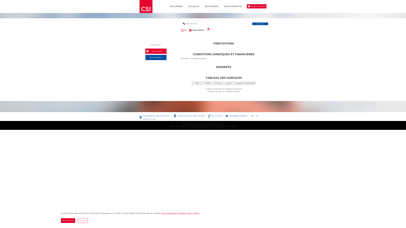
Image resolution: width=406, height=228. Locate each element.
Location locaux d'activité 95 (202, 126)
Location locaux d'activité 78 (180, 126)
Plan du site (218, 124)
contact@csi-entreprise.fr (238, 116)
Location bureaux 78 (221, 126)
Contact (234, 126)
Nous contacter (258, 6)
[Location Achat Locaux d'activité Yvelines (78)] (146, 6)
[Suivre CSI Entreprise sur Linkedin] (257, 116)
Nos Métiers (211, 6)
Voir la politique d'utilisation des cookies (180, 213)
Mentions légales (206, 124)
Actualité (193, 6)
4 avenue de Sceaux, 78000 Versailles (191, 116)
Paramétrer (82, 220)
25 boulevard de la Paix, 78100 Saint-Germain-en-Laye (156, 117)
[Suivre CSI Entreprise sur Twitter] (252, 116)
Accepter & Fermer (68, 220)
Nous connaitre (233, 6)
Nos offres (176, 6)
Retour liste (191, 24)
